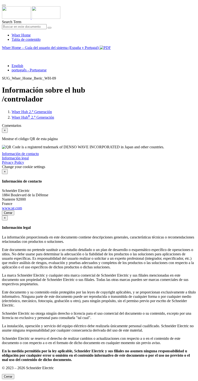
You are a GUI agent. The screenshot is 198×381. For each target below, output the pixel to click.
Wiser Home (21, 35)
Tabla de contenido (26, 39)
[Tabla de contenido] (4, 53)
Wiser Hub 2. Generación (32, 112)
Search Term (11, 22)
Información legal (15, 158)
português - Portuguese (29, 70)
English (17, 66)
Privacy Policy (13, 162)
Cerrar (8, 213)
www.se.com (12, 208)
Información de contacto (20, 154)
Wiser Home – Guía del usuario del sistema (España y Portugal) (51, 48)
